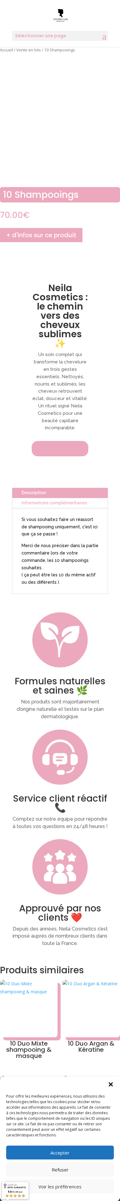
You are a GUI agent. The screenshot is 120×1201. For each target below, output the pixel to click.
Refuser (60, 1170)
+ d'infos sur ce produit (41, 235)
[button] (111, 1084)
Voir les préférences (60, 1186)
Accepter (60, 1153)
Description (34, 492)
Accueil (6, 50)
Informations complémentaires (54, 502)
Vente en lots (28, 50)
